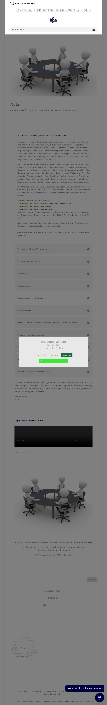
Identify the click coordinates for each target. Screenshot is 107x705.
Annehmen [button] (67, 355)
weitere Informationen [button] (47, 355)
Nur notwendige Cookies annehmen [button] (54, 361)
